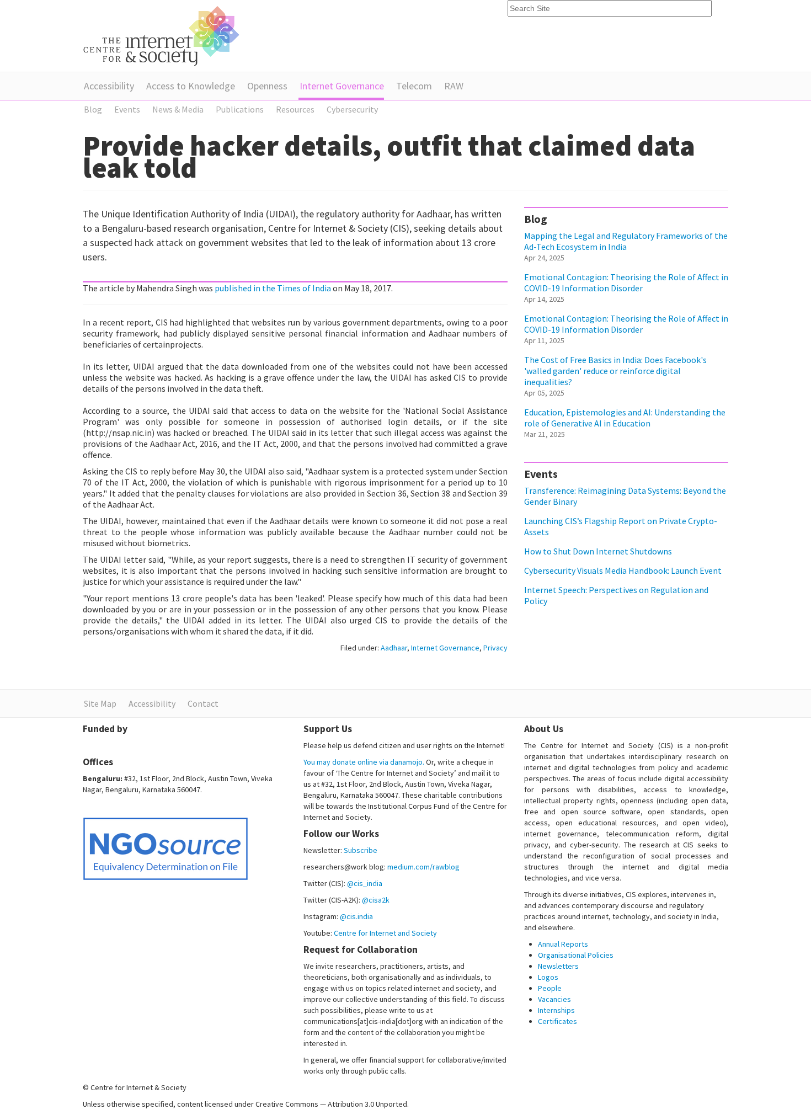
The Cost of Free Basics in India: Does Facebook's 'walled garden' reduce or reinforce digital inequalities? (615, 370)
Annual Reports (563, 944)
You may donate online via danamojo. (363, 762)
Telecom (414, 85)
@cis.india (356, 916)
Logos (548, 977)
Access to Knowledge (190, 85)
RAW (453, 85)
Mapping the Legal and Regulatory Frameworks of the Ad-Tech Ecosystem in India (626, 241)
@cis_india (364, 883)
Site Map (100, 703)
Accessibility (109, 85)
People (550, 988)
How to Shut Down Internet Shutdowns (598, 551)
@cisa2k (376, 900)
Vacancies (554, 999)
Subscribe (360, 850)
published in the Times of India (273, 288)
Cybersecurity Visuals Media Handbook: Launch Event (623, 570)
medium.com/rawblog (423, 867)
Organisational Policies (575, 955)
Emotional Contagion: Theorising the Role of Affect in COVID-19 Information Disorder (626, 282)
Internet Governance (342, 85)
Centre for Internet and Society (385, 933)
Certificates (557, 1021)
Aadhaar (394, 648)
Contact (203, 703)
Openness (267, 85)
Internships (556, 1010)
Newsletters (558, 966)
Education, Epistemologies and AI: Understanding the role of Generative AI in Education (624, 418)
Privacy (495, 648)
